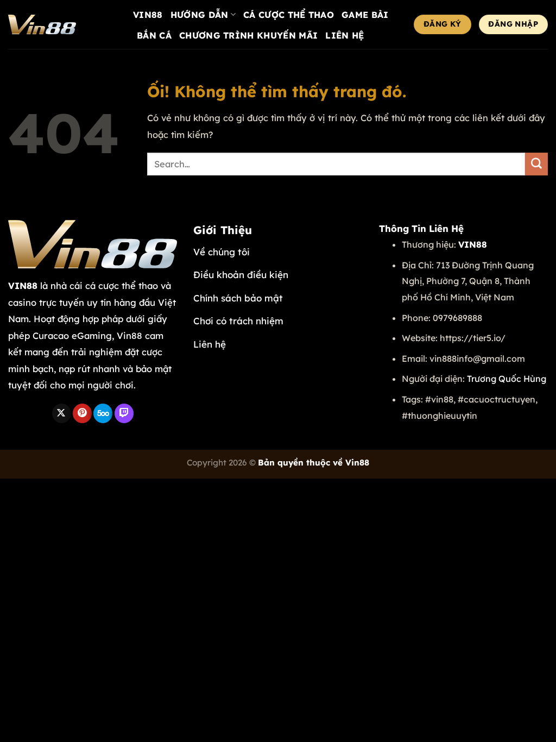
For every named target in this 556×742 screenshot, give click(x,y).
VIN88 (148, 14)
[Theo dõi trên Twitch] (124, 413)
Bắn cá (154, 35)
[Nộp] (536, 164)
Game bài (365, 14)
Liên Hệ (344, 35)
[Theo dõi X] (61, 413)
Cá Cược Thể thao (288, 14)
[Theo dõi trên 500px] (102, 413)
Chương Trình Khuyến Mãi (248, 35)
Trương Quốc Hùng (506, 378)
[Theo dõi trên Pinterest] (82, 413)
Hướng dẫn (199, 14)
